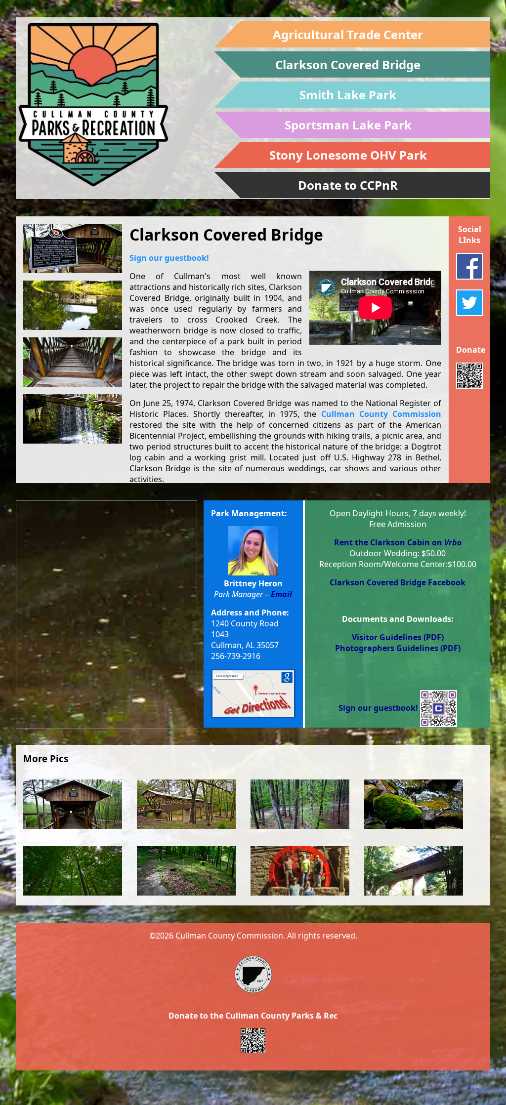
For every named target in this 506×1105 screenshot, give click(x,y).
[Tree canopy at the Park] (72, 900)
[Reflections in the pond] (72, 305)
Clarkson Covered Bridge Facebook (397, 582)
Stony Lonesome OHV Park (348, 155)
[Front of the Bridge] (72, 833)
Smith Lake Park (347, 94)
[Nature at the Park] (413, 833)
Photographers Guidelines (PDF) (398, 648)
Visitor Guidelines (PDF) (398, 637)
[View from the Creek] (413, 900)
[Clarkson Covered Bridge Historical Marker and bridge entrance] (72, 248)
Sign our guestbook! (169, 257)
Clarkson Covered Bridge (348, 64)
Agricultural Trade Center (348, 34)
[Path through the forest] (186, 900)
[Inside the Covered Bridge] (72, 362)
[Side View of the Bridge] (186, 833)
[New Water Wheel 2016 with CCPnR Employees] (300, 900)
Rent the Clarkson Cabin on (398, 542)
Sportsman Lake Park (348, 125)
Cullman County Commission (381, 414)
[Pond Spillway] (72, 419)
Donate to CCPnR (348, 185)
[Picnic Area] (300, 833)
